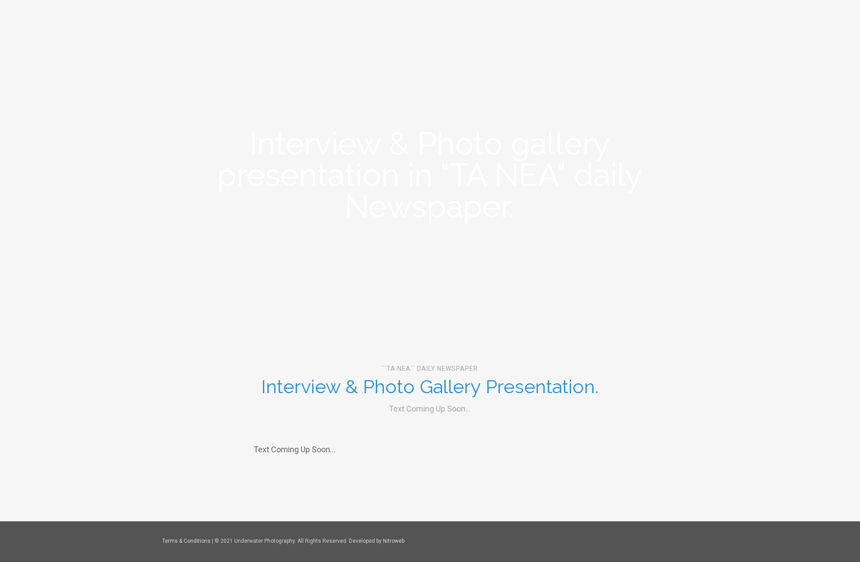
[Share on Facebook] (408, 513)
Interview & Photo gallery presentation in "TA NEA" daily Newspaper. (429, 174)
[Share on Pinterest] (452, 513)
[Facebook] (641, 541)
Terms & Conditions (186, 541)
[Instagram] (665, 541)
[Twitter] (653, 541)
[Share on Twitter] (430, 513)
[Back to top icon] (688, 540)
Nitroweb (393, 541)
